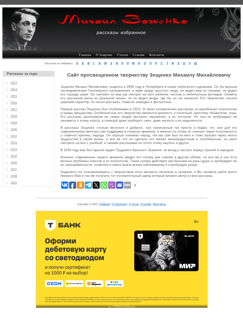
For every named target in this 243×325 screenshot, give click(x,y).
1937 (13, 169)
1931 (13, 136)
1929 (13, 122)
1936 (13, 162)
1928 (13, 116)
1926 (13, 102)
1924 (13, 89)
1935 (13, 156)
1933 (13, 149)
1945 (13, 182)
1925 (13, 96)
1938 (13, 176)
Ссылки (139, 55)
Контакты (156, 55)
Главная (85, 55)
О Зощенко (104, 55)
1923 (13, 82)
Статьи (122, 55)
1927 (13, 109)
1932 (13, 142)
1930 (13, 129)
